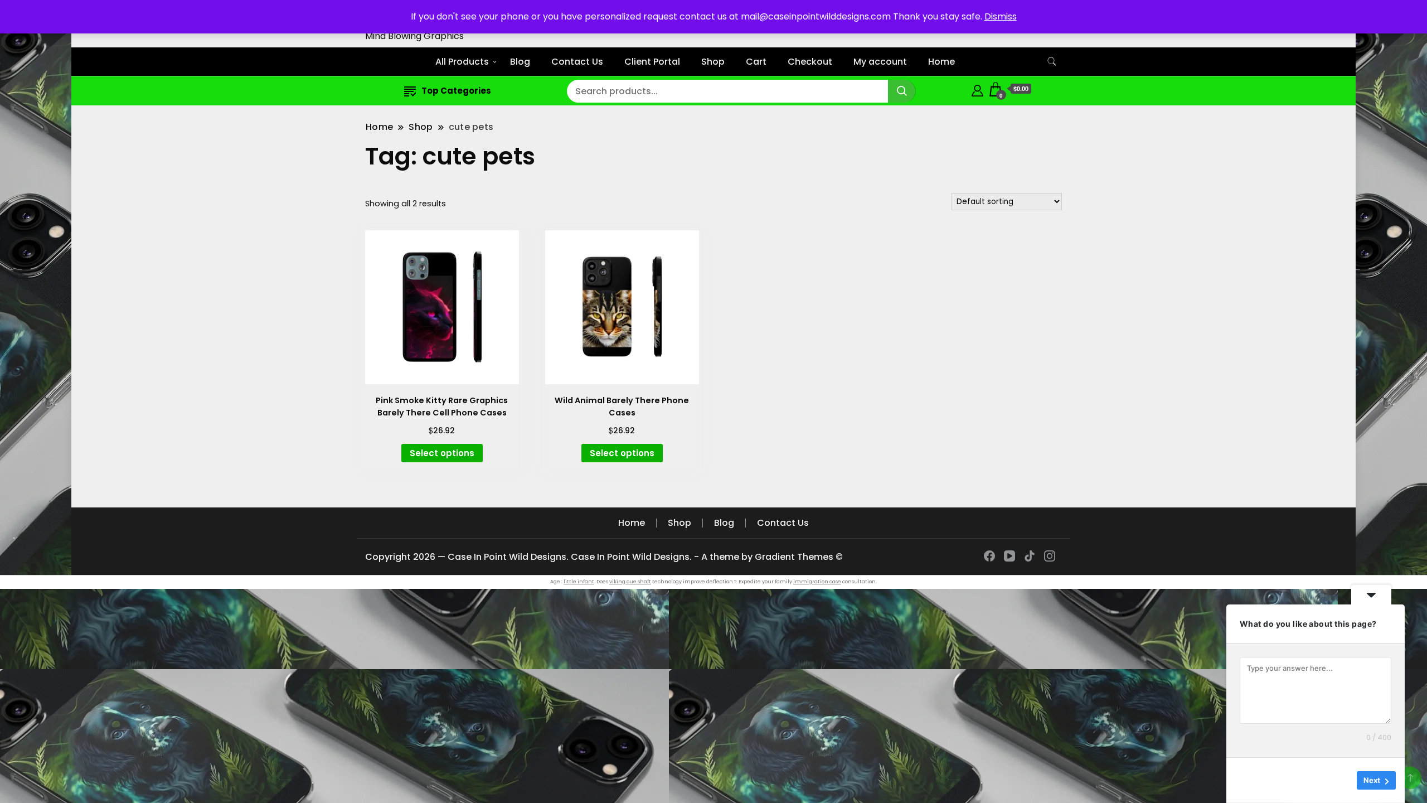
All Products (462, 61)
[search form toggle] (1052, 61)
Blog (520, 61)
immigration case (817, 581)
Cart (756, 61)
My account (880, 61)
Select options (442, 453)
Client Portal (652, 61)
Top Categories (456, 90)
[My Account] (977, 89)
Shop (713, 61)
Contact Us (577, 61)
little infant (579, 581)
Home (941, 61)
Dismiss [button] (1000, 16)
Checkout (810, 61)
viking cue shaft (630, 581)
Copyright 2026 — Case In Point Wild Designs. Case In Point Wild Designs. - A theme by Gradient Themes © (604, 556)
